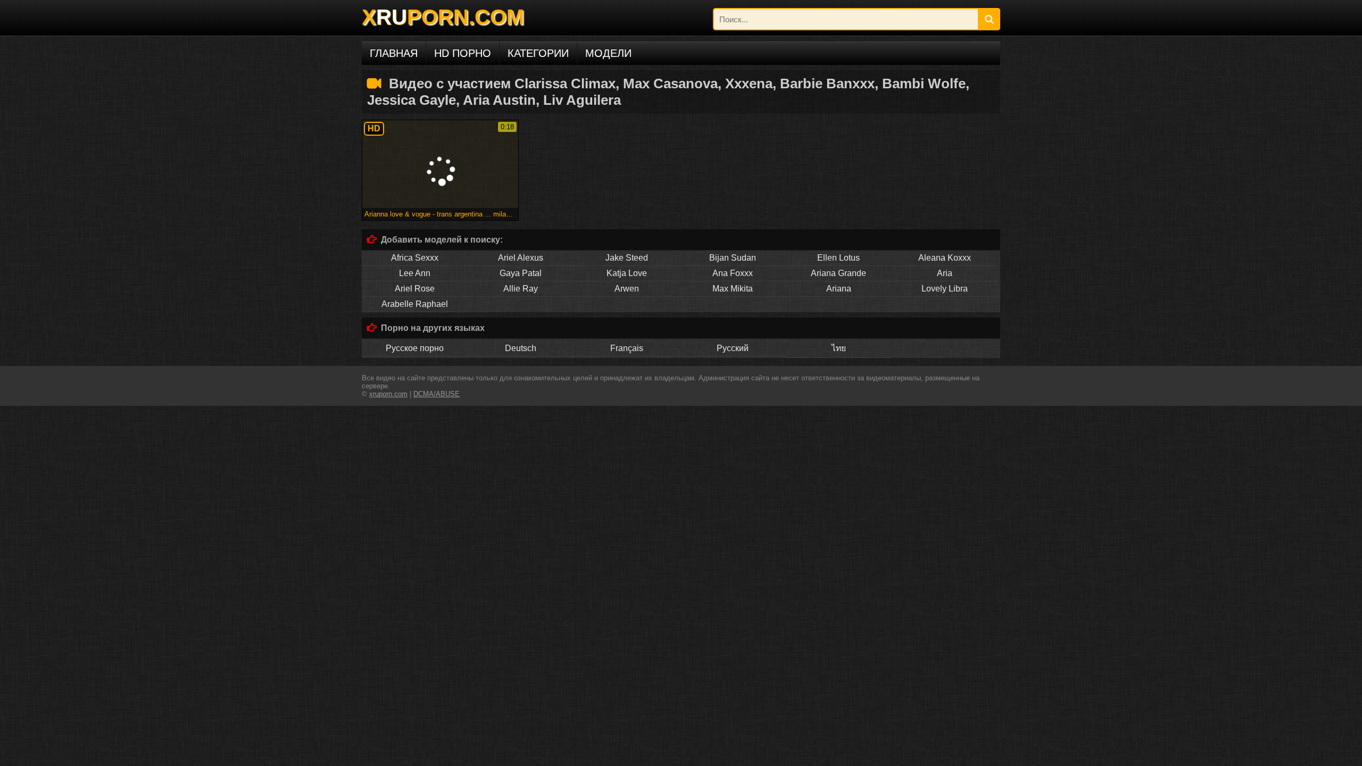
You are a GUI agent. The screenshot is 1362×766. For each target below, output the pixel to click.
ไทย (839, 348)
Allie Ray (520, 288)
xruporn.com (388, 394)
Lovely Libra (944, 288)
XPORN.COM (443, 17)
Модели (608, 53)
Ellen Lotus (838, 257)
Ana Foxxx (732, 273)
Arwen (626, 288)
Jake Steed (626, 257)
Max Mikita (732, 288)
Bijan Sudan (732, 257)
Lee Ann (414, 273)
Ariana (838, 288)
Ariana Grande (838, 273)
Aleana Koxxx (944, 257)
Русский (733, 348)
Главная (394, 53)
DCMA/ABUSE (436, 394)
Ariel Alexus (520, 257)
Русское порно (415, 348)
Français (626, 348)
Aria (944, 273)
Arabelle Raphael (414, 304)
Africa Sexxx (414, 257)
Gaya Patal (521, 273)
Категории (538, 53)
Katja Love (627, 273)
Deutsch (520, 348)
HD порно (462, 53)
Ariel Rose (415, 288)
